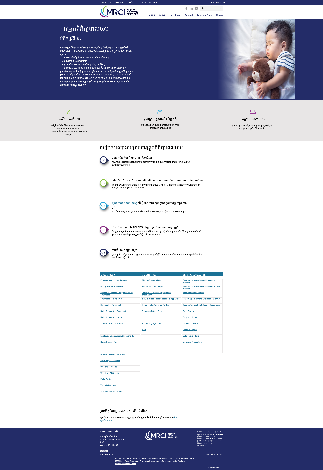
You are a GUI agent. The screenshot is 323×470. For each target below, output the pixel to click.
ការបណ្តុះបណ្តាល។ (78, 85)
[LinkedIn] (191, 8)
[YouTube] (196, 8)
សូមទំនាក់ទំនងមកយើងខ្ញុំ (125, 203)
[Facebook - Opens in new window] (186, 8)
